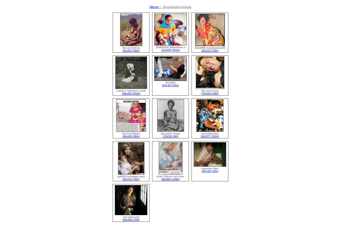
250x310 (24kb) (131, 179)
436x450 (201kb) (131, 93)
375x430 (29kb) (209, 93)
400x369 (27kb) (131, 219)
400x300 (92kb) (170, 85)
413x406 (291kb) (170, 50)
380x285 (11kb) (210, 171)
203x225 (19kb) (209, 50)
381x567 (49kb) (131, 50)
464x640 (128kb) (170, 179)
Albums (154, 7)
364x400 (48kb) (131, 136)
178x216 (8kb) (170, 136)
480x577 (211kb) (210, 136)
